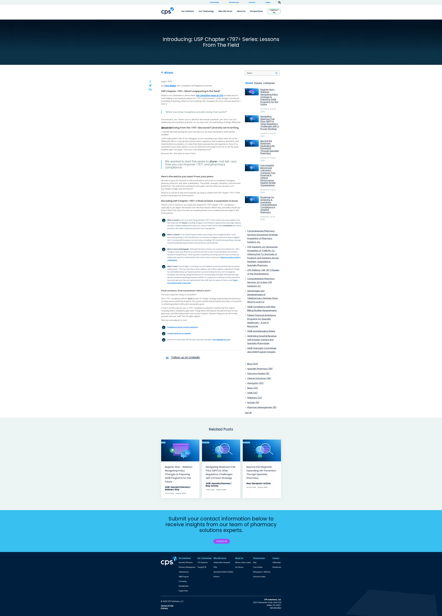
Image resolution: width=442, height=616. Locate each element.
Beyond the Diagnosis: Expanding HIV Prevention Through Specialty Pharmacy (261, 472)
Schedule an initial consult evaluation (182, 327)
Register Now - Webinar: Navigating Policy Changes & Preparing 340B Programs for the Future (179, 474)
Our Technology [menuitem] (206, 11)
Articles (253, 402)
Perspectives (259, 558)
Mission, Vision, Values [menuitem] (243, 562)
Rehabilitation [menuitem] (184, 586)
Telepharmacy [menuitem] (184, 572)
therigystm (255, 383)
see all (248, 412)
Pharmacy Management (261, 407)
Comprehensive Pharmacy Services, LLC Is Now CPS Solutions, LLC (261, 282)
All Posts (168, 72)
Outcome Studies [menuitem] (259, 576)
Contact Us (274, 11)
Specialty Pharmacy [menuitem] (186, 562)
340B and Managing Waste (261, 331)
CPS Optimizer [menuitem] (202, 562)
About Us (239, 558)
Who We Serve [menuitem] (225, 11)
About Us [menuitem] (241, 11)
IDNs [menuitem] (215, 567)
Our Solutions (185, 558)
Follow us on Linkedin (185, 357)
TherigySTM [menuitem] (201, 567)
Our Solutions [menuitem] (187, 11)
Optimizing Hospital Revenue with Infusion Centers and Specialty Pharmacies (261, 340)
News (252, 388)
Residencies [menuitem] (234, 2)
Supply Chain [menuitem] (183, 591)
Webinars (254, 397)
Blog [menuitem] (254, 562)
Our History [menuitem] (239, 567)
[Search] (276, 73)
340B (252, 392)
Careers (275, 558)
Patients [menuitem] (217, 576)
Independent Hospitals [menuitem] (222, 562)
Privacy (164, 608)
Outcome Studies (258, 373)
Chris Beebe (170, 85)
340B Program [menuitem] (184, 576)
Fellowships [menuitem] (214, 2)
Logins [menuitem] (267, 2)
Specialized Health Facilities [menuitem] (223, 572)
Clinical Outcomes (259, 378)
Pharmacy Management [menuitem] (187, 567)
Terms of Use (167, 605)
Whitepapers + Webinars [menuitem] (262, 572)
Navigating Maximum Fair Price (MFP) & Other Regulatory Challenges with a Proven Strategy (220, 472)
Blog (252, 363)
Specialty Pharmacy (260, 368)
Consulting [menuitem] (182, 581)
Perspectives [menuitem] (256, 11)
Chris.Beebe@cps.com (221, 339)
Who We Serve (220, 558)
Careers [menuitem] (252, 2)
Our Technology (204, 558)
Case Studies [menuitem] (258, 567)
